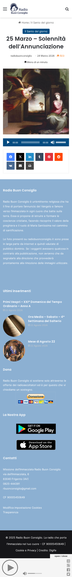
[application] (36, 142)
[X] (20, 157)
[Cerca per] (67, 10)
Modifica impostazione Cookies (22, 507)
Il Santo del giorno (42, 22)
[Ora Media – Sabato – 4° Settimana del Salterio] (14, 326)
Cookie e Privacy (26, 550)
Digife (52, 550)
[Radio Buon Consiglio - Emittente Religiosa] (19, 9)
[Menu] (5, 10)
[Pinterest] (49, 157)
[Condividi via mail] (20, 166)
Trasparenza (10, 512)
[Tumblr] (39, 157)
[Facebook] (11, 157)
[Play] (8, 142)
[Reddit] (59, 157)
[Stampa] (30, 166)
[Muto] (53, 142)
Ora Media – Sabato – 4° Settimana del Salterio (46, 319)
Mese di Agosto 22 (41, 342)
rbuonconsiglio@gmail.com (19, 488)
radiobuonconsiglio (21, 55)
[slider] (61, 142)
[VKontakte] (11, 166)
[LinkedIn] (30, 157)
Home (25, 22)
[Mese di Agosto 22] (14, 350)
